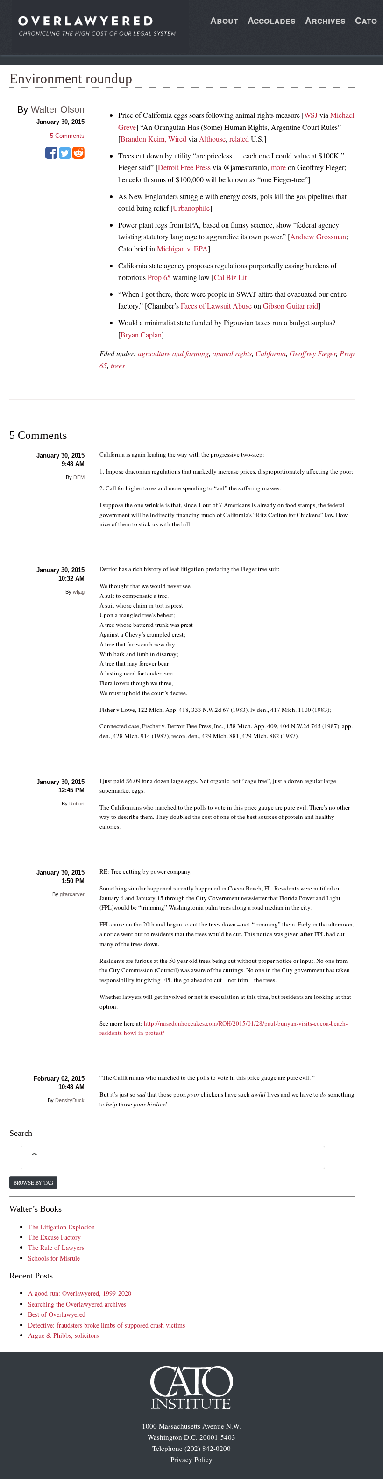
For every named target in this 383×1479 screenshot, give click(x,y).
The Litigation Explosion (61, 1226)
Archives (325, 20)
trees (118, 365)
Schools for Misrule (54, 1258)
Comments (67, 135)
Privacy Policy (191, 1459)
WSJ (311, 115)
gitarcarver (72, 894)
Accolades (272, 20)
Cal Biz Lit (230, 277)
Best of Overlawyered (56, 1314)
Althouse (212, 139)
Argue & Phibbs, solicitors (63, 1335)
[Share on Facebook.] (51, 156)
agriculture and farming (173, 353)
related (239, 139)
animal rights (232, 353)
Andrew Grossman (318, 236)
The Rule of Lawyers (56, 1247)
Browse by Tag (33, 1182)
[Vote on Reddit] (78, 156)
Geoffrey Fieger (313, 353)
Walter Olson (58, 109)
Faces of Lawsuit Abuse (216, 305)
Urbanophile (191, 208)
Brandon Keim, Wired (153, 139)
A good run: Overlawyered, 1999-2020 (79, 1293)
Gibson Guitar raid (290, 305)
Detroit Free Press (184, 167)
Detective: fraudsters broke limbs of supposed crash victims (106, 1325)
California (270, 353)
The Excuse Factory (54, 1237)
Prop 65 (159, 277)
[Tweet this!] (65, 156)
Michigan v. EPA (182, 248)
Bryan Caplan (141, 334)
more (278, 167)
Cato (366, 20)
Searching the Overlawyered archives (77, 1304)
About (224, 20)
